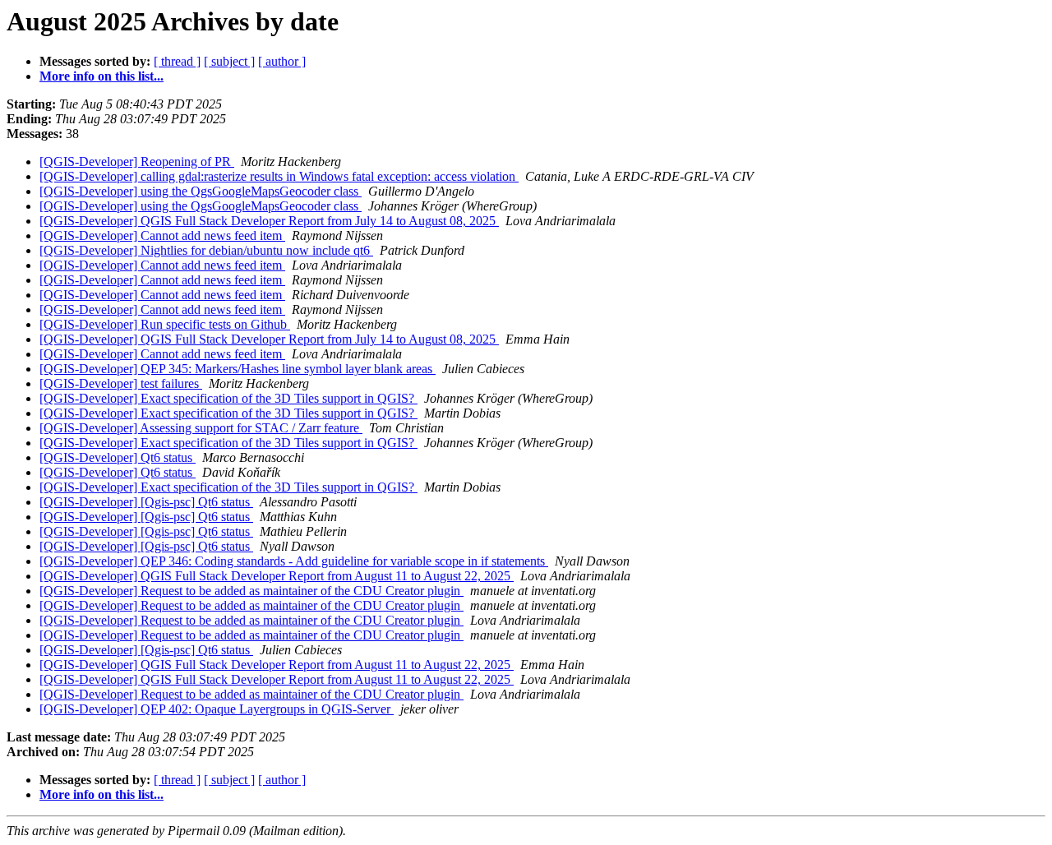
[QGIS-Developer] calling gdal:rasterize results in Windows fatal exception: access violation (279, 176)
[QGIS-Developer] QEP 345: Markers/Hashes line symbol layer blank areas (237, 369)
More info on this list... (101, 76)
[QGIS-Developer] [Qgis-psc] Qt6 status (146, 502)
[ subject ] (229, 61)
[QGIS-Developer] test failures (120, 383)
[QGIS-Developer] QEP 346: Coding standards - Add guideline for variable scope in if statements (293, 561)
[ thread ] (177, 61)
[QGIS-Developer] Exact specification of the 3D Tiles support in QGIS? (228, 398)
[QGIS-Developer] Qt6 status (117, 457)
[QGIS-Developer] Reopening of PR (136, 162)
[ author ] (282, 61)
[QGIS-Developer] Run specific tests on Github (164, 324)
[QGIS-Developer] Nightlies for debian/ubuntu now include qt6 (206, 250)
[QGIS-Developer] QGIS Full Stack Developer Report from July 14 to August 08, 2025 (269, 221)
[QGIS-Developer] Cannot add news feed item (162, 235)
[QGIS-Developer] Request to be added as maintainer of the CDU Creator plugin (251, 591)
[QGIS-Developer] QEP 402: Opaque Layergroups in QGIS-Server (216, 709)
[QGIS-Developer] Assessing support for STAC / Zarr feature (200, 428)
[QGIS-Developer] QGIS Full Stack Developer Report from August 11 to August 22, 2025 (276, 576)
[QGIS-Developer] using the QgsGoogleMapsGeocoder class (200, 191)
